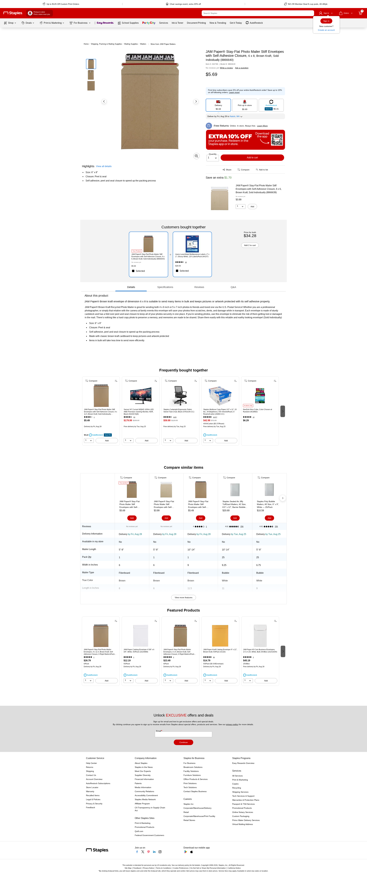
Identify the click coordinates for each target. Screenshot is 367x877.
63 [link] (134, 417)
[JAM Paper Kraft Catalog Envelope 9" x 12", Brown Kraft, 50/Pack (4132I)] (220, 635)
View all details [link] (104, 166)
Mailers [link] (143, 44)
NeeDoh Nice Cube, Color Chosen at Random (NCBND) (257, 410)
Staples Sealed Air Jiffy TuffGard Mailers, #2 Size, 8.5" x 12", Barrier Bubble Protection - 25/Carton (234, 504)
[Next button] (196, 101)
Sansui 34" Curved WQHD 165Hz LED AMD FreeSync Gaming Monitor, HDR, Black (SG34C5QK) (139, 411)
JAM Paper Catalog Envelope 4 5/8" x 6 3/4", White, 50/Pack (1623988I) (139, 651)
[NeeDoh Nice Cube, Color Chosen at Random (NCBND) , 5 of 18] (259, 395)
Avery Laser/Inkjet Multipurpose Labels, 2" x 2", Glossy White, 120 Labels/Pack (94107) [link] (192, 255)
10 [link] (253, 417)
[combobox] (258, 13)
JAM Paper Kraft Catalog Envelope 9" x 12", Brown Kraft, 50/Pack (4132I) (220, 651)
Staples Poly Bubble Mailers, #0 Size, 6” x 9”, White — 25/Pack (268, 504)
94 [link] (214, 657)
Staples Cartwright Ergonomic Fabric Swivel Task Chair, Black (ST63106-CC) (178, 410)
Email (159, 731)
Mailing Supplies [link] (131, 44)
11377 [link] (215, 417)
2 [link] (173, 657)
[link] (61, 4)
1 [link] (94, 417)
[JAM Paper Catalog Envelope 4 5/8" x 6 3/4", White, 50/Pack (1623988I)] (140, 635)
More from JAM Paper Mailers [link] (163, 44)
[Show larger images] (196, 156)
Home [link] (86, 44)
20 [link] (186, 262)
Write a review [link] (226, 68)
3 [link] (253, 657)
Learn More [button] (262, 126)
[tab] (131, 287)
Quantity (212, 154)
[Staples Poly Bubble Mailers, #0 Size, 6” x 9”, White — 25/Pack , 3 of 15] (269, 490)
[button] (311, 13)
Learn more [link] (234, 92)
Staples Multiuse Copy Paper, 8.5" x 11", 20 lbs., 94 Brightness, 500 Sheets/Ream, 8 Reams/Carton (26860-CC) (220, 411)
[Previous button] (104, 101)
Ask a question (241, 68)
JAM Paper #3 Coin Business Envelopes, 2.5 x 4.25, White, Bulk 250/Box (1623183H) (260, 651)
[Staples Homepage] (13, 13)
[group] (101, 411)
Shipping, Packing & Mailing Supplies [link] (106, 44)
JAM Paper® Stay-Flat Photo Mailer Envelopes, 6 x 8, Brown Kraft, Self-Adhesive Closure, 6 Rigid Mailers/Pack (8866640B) (178, 652)
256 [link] (241, 526)
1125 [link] (174, 417)
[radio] (218, 105)
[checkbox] (148, 271)
